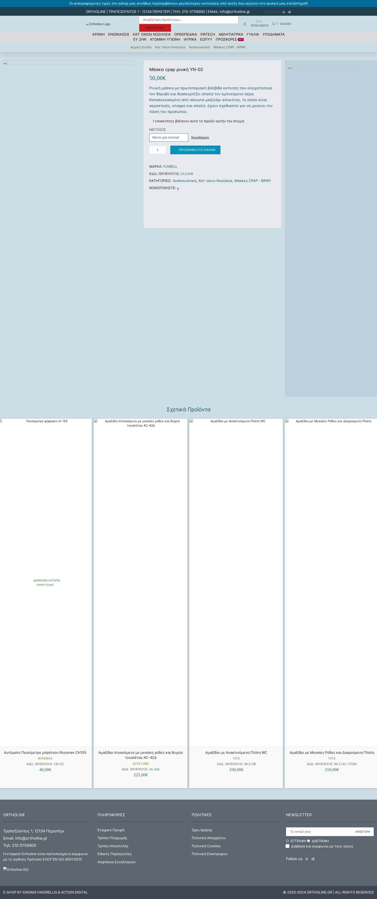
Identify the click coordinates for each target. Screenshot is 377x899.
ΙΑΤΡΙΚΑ (190, 39)
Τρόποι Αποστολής (113, 846)
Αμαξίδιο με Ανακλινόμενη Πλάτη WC (236, 752)
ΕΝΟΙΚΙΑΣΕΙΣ (118, 34)
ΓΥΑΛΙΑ (253, 34)
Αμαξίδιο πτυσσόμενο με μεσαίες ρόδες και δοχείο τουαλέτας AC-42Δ (140, 755)
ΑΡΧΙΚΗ (98, 34)
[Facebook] (284, 12)
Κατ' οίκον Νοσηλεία (170, 47)
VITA (236, 758)
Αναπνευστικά (199, 47)
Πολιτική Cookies (206, 846)
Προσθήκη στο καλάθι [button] (47, 739)
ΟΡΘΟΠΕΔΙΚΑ (185, 34)
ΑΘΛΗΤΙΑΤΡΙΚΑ (231, 34)
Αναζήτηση (155, 27)
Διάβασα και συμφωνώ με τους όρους (322, 846)
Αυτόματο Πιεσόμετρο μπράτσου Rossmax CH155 (45, 752)
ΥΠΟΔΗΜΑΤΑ (273, 34)
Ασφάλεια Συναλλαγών (117, 862)
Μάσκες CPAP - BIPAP (229, 47)
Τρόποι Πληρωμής (112, 838)
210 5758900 (24, 845)
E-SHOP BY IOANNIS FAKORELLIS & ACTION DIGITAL (45, 892)
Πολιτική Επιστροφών (210, 854)
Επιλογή (333, 739)
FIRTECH (207, 34)
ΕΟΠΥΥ (206, 39)
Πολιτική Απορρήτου (209, 838)
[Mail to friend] (181, 188)
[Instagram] (289, 12)
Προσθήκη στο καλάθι (197, 150)
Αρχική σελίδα (140, 47)
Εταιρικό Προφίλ (111, 830)
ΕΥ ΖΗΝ (139, 39)
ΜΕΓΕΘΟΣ (157, 130)
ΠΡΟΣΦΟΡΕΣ (229, 39)
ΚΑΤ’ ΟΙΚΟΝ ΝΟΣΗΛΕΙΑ (152, 34)
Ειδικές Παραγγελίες (115, 854)
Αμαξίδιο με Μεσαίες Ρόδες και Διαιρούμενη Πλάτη (332, 752)
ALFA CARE (140, 763)
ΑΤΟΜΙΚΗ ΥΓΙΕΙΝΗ (165, 39)
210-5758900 (193, 11)
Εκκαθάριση (200, 137)
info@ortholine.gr (235, 11)
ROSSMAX (45, 758)
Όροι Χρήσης (202, 830)
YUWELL (170, 166)
